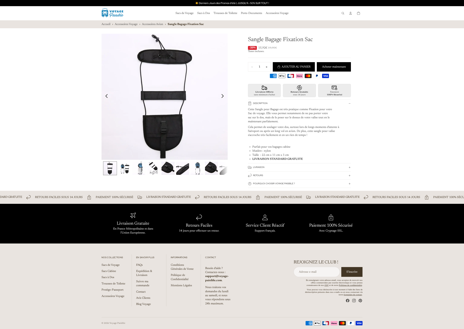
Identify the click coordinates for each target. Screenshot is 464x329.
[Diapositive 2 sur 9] (124, 168)
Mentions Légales (181, 285)
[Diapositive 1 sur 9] (110, 168)
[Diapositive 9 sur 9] (226, 168)
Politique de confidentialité (350, 285)
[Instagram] (354, 300)
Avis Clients (143, 298)
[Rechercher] (343, 13)
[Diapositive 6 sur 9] (182, 168)
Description (260, 103)
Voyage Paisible (117, 323)
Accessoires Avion (152, 24)
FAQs (139, 265)
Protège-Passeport (112, 289)
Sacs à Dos (108, 277)
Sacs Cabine (109, 271)
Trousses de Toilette (113, 283)
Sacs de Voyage (111, 265)
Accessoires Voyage (126, 24)
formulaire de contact (353, 295)
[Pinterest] (360, 300)
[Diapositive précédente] (106, 97)
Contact (141, 291)
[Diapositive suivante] (223, 97)
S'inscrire (351, 271)
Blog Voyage (143, 304)
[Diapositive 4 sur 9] (153, 168)
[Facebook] (347, 300)
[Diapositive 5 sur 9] (168, 168)
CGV (326, 285)
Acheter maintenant (334, 66)
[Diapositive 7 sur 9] (197, 168)
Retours (258, 175)
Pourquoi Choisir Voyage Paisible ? (274, 183)
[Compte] (351, 13)
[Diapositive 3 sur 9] (139, 168)
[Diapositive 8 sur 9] (211, 168)
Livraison (258, 167)
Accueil (106, 24)
